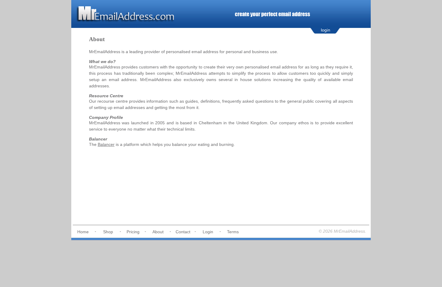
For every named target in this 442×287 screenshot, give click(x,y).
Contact (183, 231)
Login (208, 231)
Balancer (106, 144)
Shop (108, 231)
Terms (233, 231)
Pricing (133, 231)
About (158, 231)
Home (83, 231)
